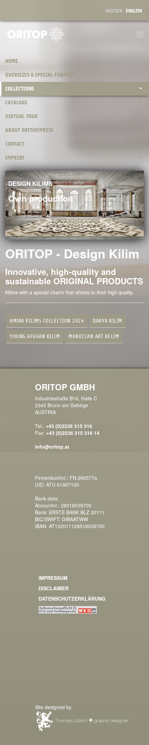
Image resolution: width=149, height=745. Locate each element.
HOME (11, 61)
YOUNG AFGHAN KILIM (35, 336)
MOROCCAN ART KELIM (94, 336)
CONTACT (14, 144)
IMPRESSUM (53, 577)
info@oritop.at (52, 446)
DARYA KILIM (107, 321)
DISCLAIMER (53, 588)
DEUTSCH (113, 10)
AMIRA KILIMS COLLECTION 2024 (47, 321)
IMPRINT (15, 158)
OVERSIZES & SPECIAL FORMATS (40, 75)
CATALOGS (16, 102)
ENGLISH (134, 10)
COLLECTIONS (19, 89)
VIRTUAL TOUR (21, 116)
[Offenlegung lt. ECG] (67, 608)
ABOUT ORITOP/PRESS (29, 130)
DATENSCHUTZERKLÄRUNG (71, 598)
